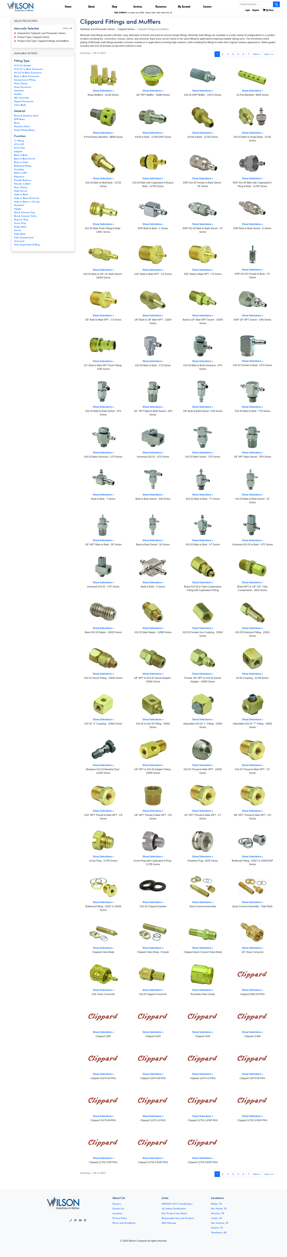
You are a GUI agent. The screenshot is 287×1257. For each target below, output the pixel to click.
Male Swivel (20, 190)
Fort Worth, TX (219, 1208)
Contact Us (118, 1208)
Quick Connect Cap (24, 212)
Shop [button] (114, 6)
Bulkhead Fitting (22, 165)
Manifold (18, 90)
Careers (207, 6)
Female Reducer (22, 180)
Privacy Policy (119, 1218)
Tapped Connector (23, 101)
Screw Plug (20, 223)
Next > (257, 54)
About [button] (91, 6)
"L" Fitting (19, 140)
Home (68, 6)
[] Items (269, 10)
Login (247, 10)
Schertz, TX (217, 1227)
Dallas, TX (216, 1203)
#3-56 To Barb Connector (28, 72)
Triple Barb (19, 233)
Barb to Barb (21, 155)
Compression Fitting (24, 79)
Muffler (18, 94)
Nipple (17, 208)
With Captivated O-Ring (27, 244)
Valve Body (20, 104)
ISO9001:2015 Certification (177, 1203)
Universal (19, 241)
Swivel (17, 230)
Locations (117, 1213)
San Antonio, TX (219, 1222)
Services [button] (137, 6)
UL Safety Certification (174, 1208)
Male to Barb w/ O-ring (26, 201)
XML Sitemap (169, 1222)
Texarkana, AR (218, 1232)
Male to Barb (21, 194)
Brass (17, 122)
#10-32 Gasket (22, 65)
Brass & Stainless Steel (26, 115)
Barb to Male (21, 162)
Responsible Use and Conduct (178, 1218)
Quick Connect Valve (25, 216)
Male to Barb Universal (26, 198)
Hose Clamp (20, 83)
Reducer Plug (21, 219)
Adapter (18, 151)
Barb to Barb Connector (26, 76)
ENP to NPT (20, 173)
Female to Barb (22, 183)
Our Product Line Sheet (174, 1213)
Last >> (269, 54)
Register (255, 10)
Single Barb (20, 226)
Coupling (19, 169)
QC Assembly (21, 97)
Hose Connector (22, 87)
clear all (67, 28)
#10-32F (19, 144)
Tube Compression (24, 237)
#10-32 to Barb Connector (28, 69)
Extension (19, 176)
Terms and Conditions (124, 1222)
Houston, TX (217, 1213)
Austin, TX (216, 1218)
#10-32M (19, 147)
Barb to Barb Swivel (24, 158)
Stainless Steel (22, 126)
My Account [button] (184, 6)
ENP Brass (19, 119)
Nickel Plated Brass (24, 130)
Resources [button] (160, 6)
